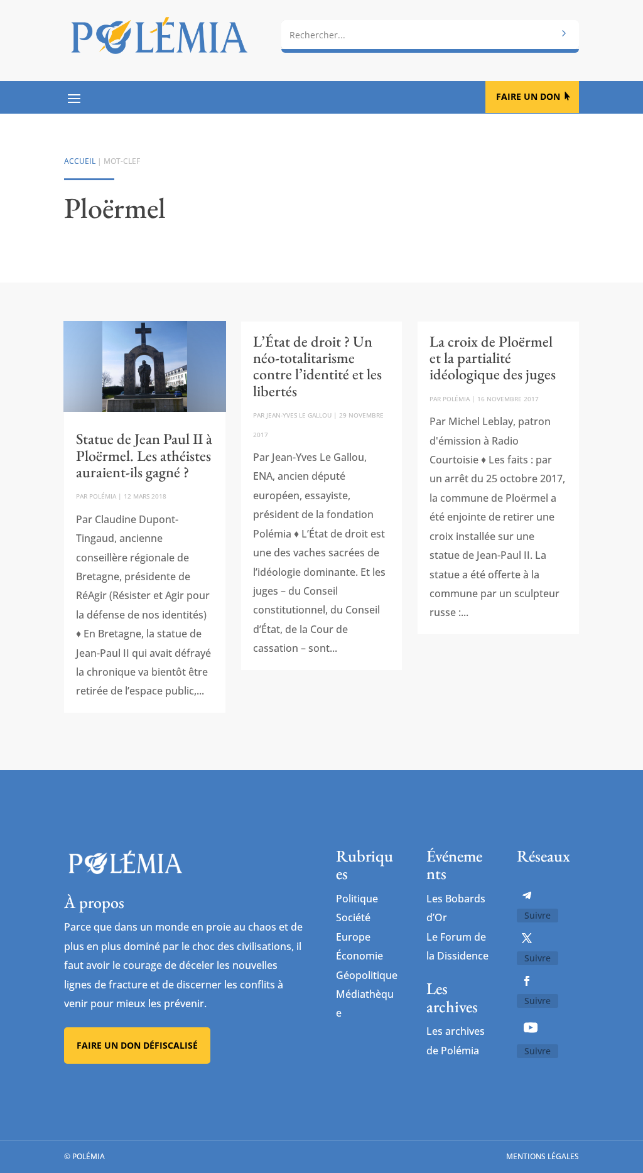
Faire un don (528, 96)
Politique (357, 898)
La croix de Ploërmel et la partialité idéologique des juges (493, 358)
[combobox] (429, 34)
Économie (359, 956)
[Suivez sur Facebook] (527, 981)
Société (353, 917)
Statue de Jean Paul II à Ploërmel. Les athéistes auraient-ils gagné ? (144, 455)
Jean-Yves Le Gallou (299, 415)
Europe (353, 937)
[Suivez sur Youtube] (530, 1027)
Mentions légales (542, 1156)
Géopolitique (366, 975)
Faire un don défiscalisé (137, 1045)
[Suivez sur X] (527, 938)
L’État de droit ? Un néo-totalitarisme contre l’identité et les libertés (317, 366)
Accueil (79, 161)
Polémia (102, 496)
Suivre (537, 915)
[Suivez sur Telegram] (527, 895)
